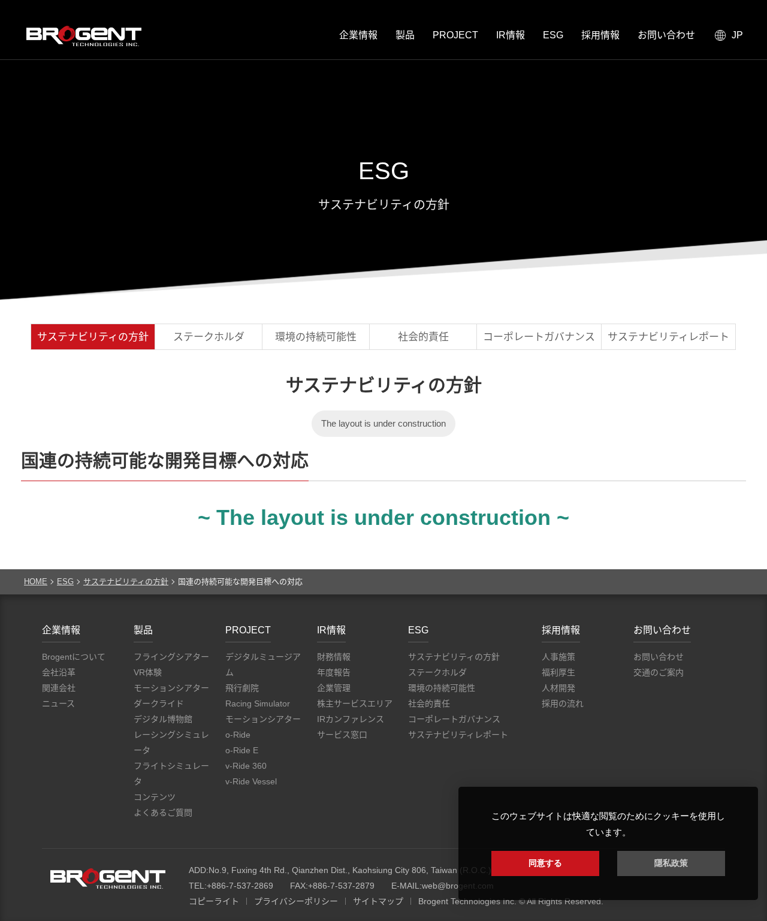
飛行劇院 (242, 688)
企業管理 (334, 688)
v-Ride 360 (246, 766)
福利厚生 (558, 672)
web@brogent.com (458, 885)
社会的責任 (423, 337)
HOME (35, 581)
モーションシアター (171, 688)
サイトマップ (378, 901)
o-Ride (237, 734)
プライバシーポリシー (296, 901)
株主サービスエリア (354, 703)
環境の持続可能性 (316, 337)
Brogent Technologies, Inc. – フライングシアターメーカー (84, 36)
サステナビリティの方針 (93, 337)
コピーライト (214, 901)
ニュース (58, 703)
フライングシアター (171, 657)
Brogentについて (73, 657)
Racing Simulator (257, 703)
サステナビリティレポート (668, 337)
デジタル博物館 (163, 719)
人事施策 (558, 657)
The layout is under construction (383, 423)
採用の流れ (563, 703)
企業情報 (358, 35)
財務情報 (334, 657)
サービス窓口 (342, 734)
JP (737, 35)
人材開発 (558, 688)
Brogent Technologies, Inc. (108, 878)
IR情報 (510, 35)
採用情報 (600, 35)
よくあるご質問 (163, 812)
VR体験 (148, 672)
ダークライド (159, 703)
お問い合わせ (666, 35)
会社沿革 (59, 672)
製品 (405, 35)
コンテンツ (155, 797)
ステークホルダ (208, 337)
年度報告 (334, 672)
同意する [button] (545, 863)
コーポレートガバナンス (539, 337)
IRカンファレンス (350, 719)
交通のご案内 (658, 672)
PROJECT (455, 35)
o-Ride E (241, 750)
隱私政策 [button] (671, 863)
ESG (553, 35)
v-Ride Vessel (251, 781)
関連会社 (59, 688)
